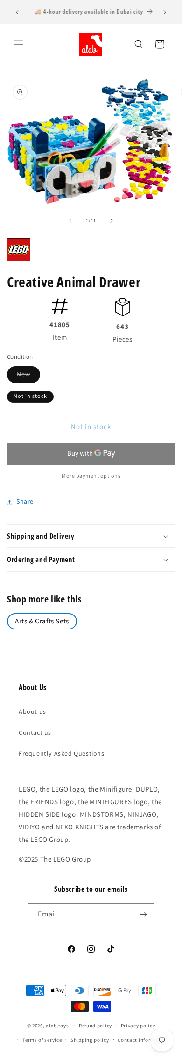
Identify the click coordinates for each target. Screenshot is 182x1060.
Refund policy (95, 1025)
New (28, 376)
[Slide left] (70, 221)
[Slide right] (111, 221)
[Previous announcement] (17, 12)
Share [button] (25, 501)
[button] (18, 44)
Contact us (35, 733)
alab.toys (57, 1025)
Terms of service (42, 1040)
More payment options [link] (91, 476)
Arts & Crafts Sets (42, 621)
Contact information (143, 1040)
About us (32, 712)
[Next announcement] (164, 12)
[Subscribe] (143, 914)
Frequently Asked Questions (62, 754)
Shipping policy (89, 1040)
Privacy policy (138, 1025)
